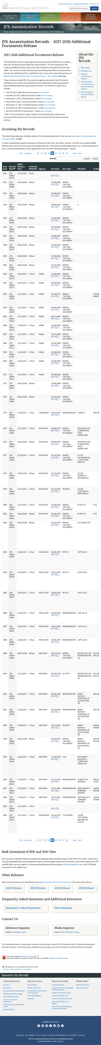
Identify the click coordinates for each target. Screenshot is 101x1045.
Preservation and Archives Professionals (37, 992)
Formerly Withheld (33, 167)
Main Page (85, 67)
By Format (7, 988)
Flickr (62, 1025)
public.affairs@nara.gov (70, 932)
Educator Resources (50, 17)
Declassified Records (60, 995)
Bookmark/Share (81, 4)
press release (42, 92)
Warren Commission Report (86, 76)
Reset (95, 159)
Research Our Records (10, 17)
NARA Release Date (21, 166)
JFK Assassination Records (38, 32)
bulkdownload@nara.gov (72, 864)
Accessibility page (60, 958)
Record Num (12, 167)
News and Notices (83, 985)
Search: (53, 158)
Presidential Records (11, 996)
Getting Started (58, 985)
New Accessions (82, 988)
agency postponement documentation (56, 882)
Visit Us (70, 17)
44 (67, 153)
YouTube (54, 1025)
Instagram (46, 1025)
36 (38, 153)
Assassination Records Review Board (87, 94)
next (75, 153)
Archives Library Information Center (13, 1005)
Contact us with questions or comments (17, 969)
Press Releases (63, 907)
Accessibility (30, 1035)
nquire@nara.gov (19, 932)
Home (6, 32)
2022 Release (62, 888)
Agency (42, 169)
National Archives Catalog (12, 994)
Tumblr (50, 1025)
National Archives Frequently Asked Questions (62, 989)
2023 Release (38, 888)
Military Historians (34, 988)
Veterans (31, 998)
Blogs (58, 1025)
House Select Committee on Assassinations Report (87, 85)
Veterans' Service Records (30, 17)
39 (49, 153)
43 (63, 153)
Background (86, 71)
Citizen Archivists (65, 4)
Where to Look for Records (62, 998)
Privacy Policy (41, 1035)
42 (59, 153)
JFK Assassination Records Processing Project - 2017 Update (32, 76)
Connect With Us (50, 1022)
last (80, 153)
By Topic (6, 985)
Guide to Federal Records (61, 993)
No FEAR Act (73, 1035)
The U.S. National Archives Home (25, 6)
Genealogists (32, 985)
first (21, 153)
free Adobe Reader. (29, 956)
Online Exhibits (8, 1009)
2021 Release (86, 888)
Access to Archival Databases (10, 1000)
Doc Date (55, 169)
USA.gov (82, 1035)
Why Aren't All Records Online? (60, 1002)
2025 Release (13, 888)
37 (42, 153)
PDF (53, 175)
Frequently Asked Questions (23, 907)
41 (56, 153)
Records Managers (35, 995)
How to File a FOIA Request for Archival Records (62, 1007)
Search (94, 8)
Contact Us (94, 4)
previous (28, 153)
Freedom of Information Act (57, 1035)
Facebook (38, 1025)
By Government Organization (14, 991)
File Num (81, 169)
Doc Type (67, 169)
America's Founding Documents (90, 17)
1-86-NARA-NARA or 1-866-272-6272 (50, 1041)
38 (45, 153)
